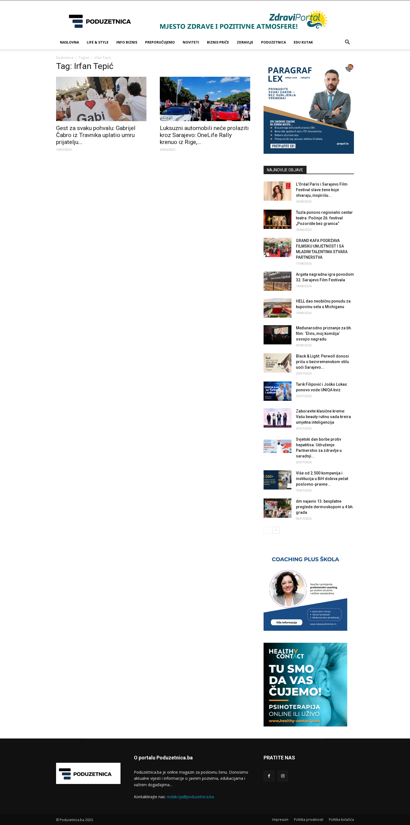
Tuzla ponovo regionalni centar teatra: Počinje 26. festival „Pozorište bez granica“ (324, 218)
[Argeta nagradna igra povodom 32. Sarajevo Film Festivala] (277, 281)
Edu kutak (303, 42)
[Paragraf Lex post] (309, 152)
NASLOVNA (69, 42)
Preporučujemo (160, 42)
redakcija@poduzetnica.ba (190, 796)
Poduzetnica (273, 42)
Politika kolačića (341, 819)
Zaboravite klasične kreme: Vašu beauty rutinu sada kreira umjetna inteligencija (323, 417)
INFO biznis (126, 42)
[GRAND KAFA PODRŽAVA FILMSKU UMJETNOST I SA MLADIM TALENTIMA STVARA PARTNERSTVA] (277, 247)
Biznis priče (218, 42)
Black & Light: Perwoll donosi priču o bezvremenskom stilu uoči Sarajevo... (322, 362)
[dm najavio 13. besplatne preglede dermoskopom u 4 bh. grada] (277, 508)
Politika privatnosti (308, 819)
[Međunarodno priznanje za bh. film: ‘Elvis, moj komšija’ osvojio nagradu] (277, 334)
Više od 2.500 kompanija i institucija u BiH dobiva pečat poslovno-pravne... (322, 478)
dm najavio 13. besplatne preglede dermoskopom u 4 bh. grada (325, 507)
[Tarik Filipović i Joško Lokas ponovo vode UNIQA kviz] (277, 391)
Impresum (280, 819)
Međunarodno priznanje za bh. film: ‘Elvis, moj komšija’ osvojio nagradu (324, 333)
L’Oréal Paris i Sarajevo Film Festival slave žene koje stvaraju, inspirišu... (322, 190)
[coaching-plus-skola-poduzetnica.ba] (305, 629)
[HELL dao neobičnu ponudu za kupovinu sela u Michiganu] (277, 308)
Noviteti (191, 42)
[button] (347, 42)
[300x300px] (305, 725)
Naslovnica (64, 57)
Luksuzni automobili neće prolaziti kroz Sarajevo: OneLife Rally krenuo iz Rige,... (204, 135)
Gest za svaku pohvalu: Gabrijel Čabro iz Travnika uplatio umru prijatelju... (96, 135)
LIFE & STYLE (97, 42)
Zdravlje (245, 42)
